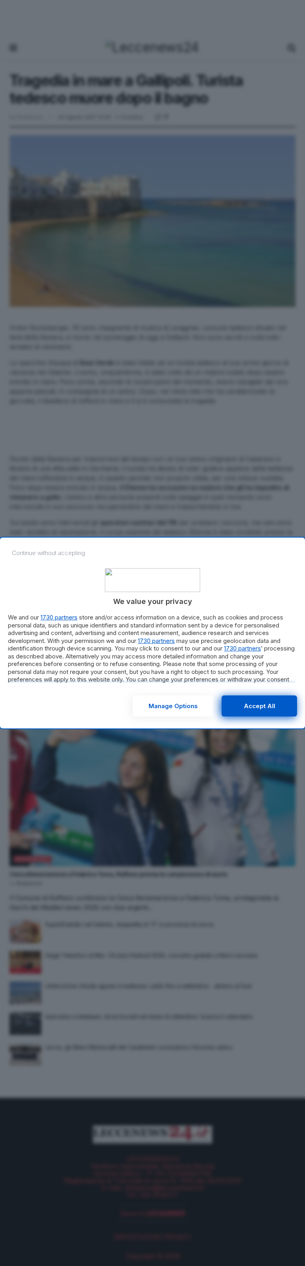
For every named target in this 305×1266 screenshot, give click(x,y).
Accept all (259, 706)
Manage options (173, 706)
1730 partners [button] (59, 617)
